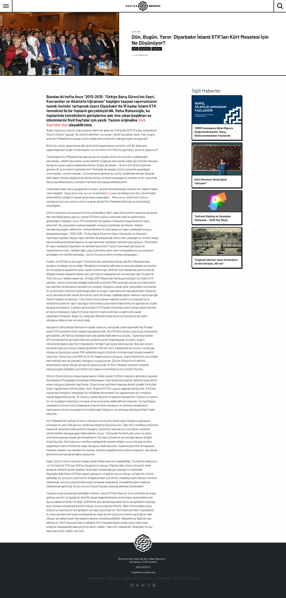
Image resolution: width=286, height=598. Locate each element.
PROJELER (114, 578)
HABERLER (130, 578)
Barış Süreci (145, 49)
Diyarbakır (157, 49)
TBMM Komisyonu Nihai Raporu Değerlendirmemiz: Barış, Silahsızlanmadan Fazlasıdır (213, 131)
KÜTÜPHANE (163, 578)
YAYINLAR (146, 578)
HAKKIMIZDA (95, 578)
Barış (135, 49)
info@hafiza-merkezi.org (143, 572)
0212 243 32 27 (143, 567)
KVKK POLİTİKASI (186, 578)
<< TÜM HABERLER (140, 55)
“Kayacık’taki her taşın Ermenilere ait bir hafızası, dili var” (216, 261)
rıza (110, 193)
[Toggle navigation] (6, 6)
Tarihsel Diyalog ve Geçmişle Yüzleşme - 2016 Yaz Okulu (212, 218)
